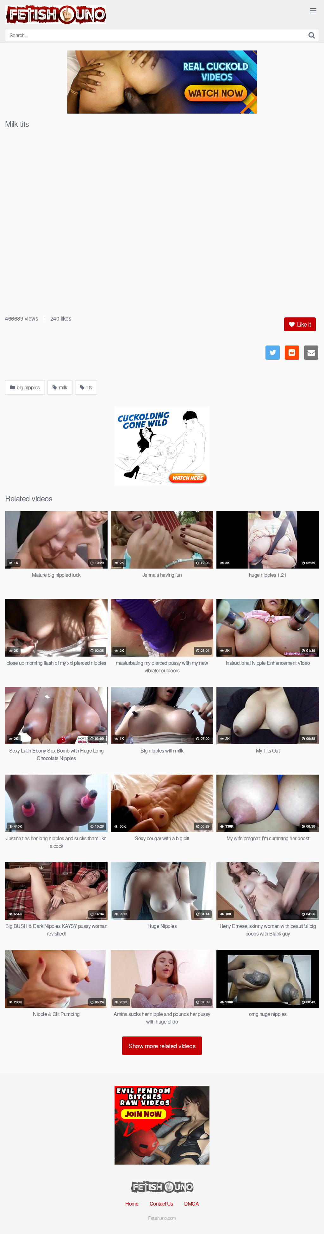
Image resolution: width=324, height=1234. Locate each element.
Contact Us (161, 1203)
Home (131, 1203)
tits (88, 387)
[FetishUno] (55, 14)
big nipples (28, 387)
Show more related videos (162, 1045)
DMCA (191, 1203)
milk (62, 387)
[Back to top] (307, 1213)
